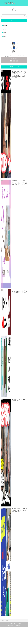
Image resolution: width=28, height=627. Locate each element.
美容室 (5, 36)
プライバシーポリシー (11, 623)
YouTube (5, 25)
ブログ (5, 29)
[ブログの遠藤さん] (14, 2)
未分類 (5, 32)
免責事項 (19, 623)
